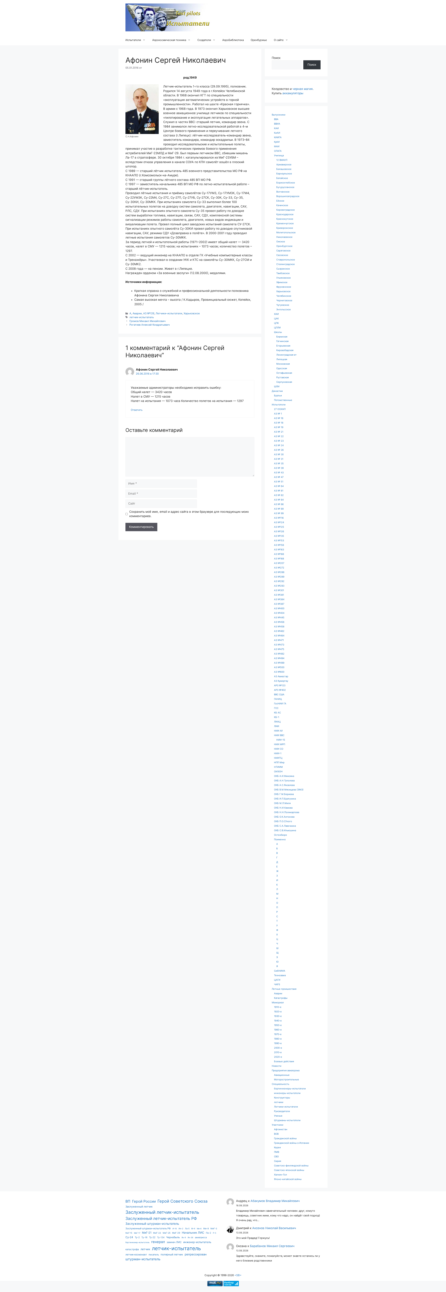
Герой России (144, 1201)
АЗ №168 (279, 558)
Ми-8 (206, 1228)
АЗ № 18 (278, 422)
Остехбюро (280, 834)
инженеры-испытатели (287, 1093)
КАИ (276, 128)
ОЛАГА (278, 150)
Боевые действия (284, 1061)
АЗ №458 (279, 626)
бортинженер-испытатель (137, 1242)
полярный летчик (172, 1254)
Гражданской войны (285, 1138)
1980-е (278, 1038)
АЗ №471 (279, 640)
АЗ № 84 (279, 499)
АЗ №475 (279, 649)
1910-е (277, 1007)
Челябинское (283, 295)
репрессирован (196, 1254)
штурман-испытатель (142, 1259)
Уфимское (281, 282)
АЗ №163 (279, 549)
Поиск (276, 58)
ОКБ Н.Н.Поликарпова (286, 812)
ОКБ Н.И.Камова (283, 807)
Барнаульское (284, 173)
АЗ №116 (279, 517)
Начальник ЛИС (193, 1232)
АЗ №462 (279, 631)
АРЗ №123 (279, 685)
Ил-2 (181, 1228)
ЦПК (276, 323)
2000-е (278, 1047)
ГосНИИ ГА (280, 703)
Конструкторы (282, 1097)
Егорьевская (283, 345)
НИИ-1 (277, 753)
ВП (127, 1201)
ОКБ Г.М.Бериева (284, 794)
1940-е (278, 1020)
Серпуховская (284, 381)
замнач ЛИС (174, 1242)
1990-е (278, 1043)
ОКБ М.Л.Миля (282, 803)
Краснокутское (284, 218)
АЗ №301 (279, 590)
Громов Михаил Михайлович (147, 321)
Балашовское (283, 169)
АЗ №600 (279, 671)
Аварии (137, 313)
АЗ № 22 (279, 436)
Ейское (280, 200)
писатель (154, 1254)
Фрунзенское (283, 286)
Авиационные (282, 1075)
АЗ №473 (279, 644)
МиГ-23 (157, 1233)
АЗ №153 (279, 540)
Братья (278, 395)
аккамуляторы (292, 93)
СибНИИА (279, 970)
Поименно (280, 839)
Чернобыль (173, 1237)
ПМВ (276, 1152)
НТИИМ (278, 767)
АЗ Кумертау (281, 680)
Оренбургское (284, 246)
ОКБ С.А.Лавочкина (285, 825)
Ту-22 (152, 1237)
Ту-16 (144, 1237)
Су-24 (129, 1237)
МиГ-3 (213, 1228)
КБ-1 (276, 717)
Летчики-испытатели (169, 313)
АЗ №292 (279, 581)
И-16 (174, 1229)
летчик (145, 1249)
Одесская (281, 368)
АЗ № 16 (278, 418)
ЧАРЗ (277, 984)
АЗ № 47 (278, 477)
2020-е (278, 1056)
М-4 (193, 1228)
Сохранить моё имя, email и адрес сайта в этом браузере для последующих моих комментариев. (189, 514)
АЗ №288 (279, 572)
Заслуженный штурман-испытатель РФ (148, 1228)
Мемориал (278, 1002)
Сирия (277, 1161)
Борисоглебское (285, 182)
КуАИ (277, 141)
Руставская (282, 377)
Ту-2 (137, 1237)
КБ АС (277, 712)
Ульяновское (283, 277)
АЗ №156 (279, 545)
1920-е (278, 1011)
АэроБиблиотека (233, 40)
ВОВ (276, 1133)
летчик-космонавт (136, 1254)
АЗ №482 (279, 653)
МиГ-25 (166, 1233)
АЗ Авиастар (281, 676)
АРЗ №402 (280, 690)
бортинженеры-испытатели (290, 1088)
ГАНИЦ (278, 699)
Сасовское (282, 255)
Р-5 (214, 1233)
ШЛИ (276, 386)
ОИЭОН (278, 771)
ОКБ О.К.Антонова (284, 816)
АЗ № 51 (278, 481)
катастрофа (132, 1249)
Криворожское (284, 227)
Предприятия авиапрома (285, 1070)
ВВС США (279, 694)
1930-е (278, 1016)
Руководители (282, 1111)
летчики (278, 1102)
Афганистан (280, 1129)
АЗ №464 (279, 635)
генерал (158, 1242)
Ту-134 (160, 1237)
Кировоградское (285, 209)
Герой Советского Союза (182, 1201)
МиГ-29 (176, 1233)
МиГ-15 (128, 1233)
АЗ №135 (279, 536)
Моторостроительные (286, 1079)
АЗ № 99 (279, 513)
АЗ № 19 (278, 427)
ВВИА (277, 123)
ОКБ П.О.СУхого (283, 821)
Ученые (278, 1115)
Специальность (280, 1084)
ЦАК (276, 318)
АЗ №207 (279, 563)
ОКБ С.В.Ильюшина (285, 830)
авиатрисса (201, 1237)
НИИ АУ (278, 730)
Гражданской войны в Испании (291, 1142)
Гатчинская (282, 341)
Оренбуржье (259, 40)
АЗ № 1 (278, 413)
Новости (276, 1065)
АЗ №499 (279, 662)
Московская (283, 363)
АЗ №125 (279, 526)
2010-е (278, 1052)
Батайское (282, 178)
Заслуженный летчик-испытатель (162, 1212)
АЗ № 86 (279, 504)
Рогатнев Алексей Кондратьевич (149, 324)
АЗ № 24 (279, 445)
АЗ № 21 (278, 431)
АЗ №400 (279, 608)
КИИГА (278, 137)
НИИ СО (278, 748)
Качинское (282, 205)
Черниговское (284, 300)
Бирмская (281, 336)
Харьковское (192, 313)
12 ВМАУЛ (281, 160)
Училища (279, 155)
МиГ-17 (137, 1233)
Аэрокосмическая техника (169, 40)
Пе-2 (208, 1233)
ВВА (276, 119)
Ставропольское (285, 259)
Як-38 (190, 1237)
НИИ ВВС (279, 735)
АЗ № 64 (279, 486)
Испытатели (133, 40)
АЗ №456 (279, 622)
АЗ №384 (279, 599)
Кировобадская (284, 350)
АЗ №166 (279, 554)
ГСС (276, 708)
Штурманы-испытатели (287, 1120)
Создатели (204, 40)
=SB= (237, 1275)
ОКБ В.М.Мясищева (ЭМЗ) (288, 789)
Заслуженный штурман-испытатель (152, 1223)
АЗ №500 (279, 667)
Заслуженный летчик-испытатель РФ (161, 1218)
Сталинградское (285, 264)
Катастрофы (280, 998)
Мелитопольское (286, 232)
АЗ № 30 (279, 454)
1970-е (278, 1034)
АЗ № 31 (278, 458)
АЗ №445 (279, 617)
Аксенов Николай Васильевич (274, 1228)
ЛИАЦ (277, 721)
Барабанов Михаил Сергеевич (272, 1246)
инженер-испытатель (197, 1242)
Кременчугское (285, 223)
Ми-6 (199, 1229)
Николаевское (284, 237)
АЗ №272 (279, 567)
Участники (277, 1124)
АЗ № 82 (279, 495)
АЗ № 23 (279, 440)
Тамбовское (283, 273)
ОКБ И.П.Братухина (285, 798)
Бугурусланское (285, 187)
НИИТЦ (278, 757)
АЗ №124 (279, 522)
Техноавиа (280, 975)
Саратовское (283, 250)
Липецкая (281, 359)
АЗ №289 (279, 576)
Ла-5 (187, 1228)
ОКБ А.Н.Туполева (284, 780)
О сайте (279, 40)
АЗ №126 (148, 313)
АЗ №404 (279, 613)
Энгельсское (283, 309)
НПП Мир (279, 762)
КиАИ (277, 132)
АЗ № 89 (279, 508)
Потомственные (283, 400)
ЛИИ (276, 726)
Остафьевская (284, 372)
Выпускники (278, 114)
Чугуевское (282, 304)
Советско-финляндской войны (291, 1165)
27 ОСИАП (280, 409)
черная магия (303, 89)
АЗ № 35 (279, 463)
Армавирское (283, 164)
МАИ (276, 146)
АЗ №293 (279, 585)
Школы (278, 332)
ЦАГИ (277, 979)
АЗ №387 (279, 603)
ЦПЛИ (277, 327)
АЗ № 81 (278, 490)
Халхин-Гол (280, 1174)
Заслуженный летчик (139, 1206)
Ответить (137, 409)
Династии (277, 391)
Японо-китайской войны (288, 1179)
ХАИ (276, 314)
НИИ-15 (280, 739)
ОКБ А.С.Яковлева (284, 785)
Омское (280, 241)
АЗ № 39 (279, 468)
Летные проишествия (284, 988)
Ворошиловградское (287, 196)
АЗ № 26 (279, 449)
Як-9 (184, 1237)
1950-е (278, 1025)
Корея (277, 1147)
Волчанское (283, 191)
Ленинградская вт (286, 354)
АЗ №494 (279, 658)
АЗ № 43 (279, 472)
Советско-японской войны (289, 1170)
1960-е (278, 1029)
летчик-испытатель (141, 317)
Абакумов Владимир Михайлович (275, 1201)
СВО (276, 1156)
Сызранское (283, 268)
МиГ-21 (146, 1232)
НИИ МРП (279, 744)
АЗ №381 (279, 594)
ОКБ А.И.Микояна (284, 776)
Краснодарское (285, 214)
